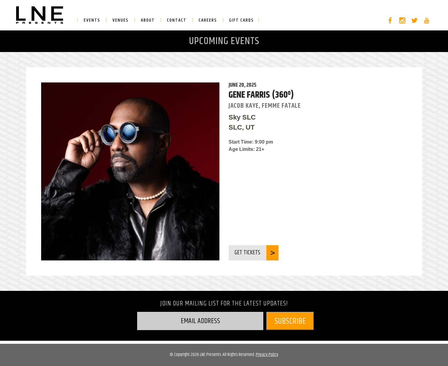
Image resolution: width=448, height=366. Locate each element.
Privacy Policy (267, 354)
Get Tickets (247, 252)
